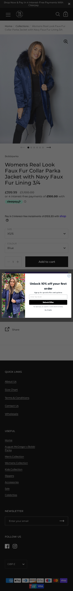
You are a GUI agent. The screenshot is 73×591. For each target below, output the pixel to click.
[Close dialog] (68, 275)
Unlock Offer (48, 302)
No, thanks (48, 310)
